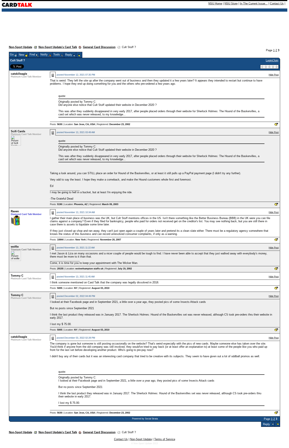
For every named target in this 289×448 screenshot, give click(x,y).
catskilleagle (19, 73)
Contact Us (277, 3)
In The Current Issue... (254, 3)
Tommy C (17, 275)
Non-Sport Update (20, 47)
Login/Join (272, 60)
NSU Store (231, 3)
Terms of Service (164, 439)
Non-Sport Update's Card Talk (58, 47)
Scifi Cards (18, 131)
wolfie (15, 246)
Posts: (56, 124)
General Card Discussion (99, 47)
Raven (15, 211)
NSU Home (215, 3)
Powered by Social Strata (145, 418)
